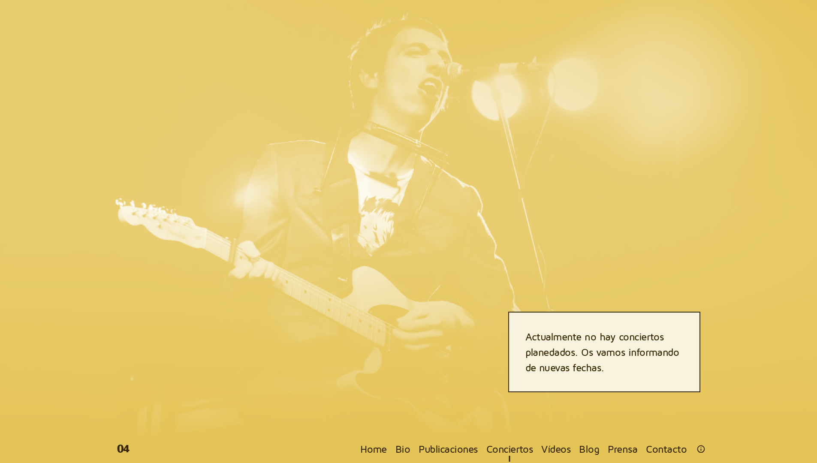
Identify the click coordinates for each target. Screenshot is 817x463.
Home (373, 449)
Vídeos (555, 449)
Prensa (622, 449)
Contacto (666, 449)
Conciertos (509, 449)
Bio (402, 449)
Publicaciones (448, 449)
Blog (589, 449)
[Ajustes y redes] (701, 449)
